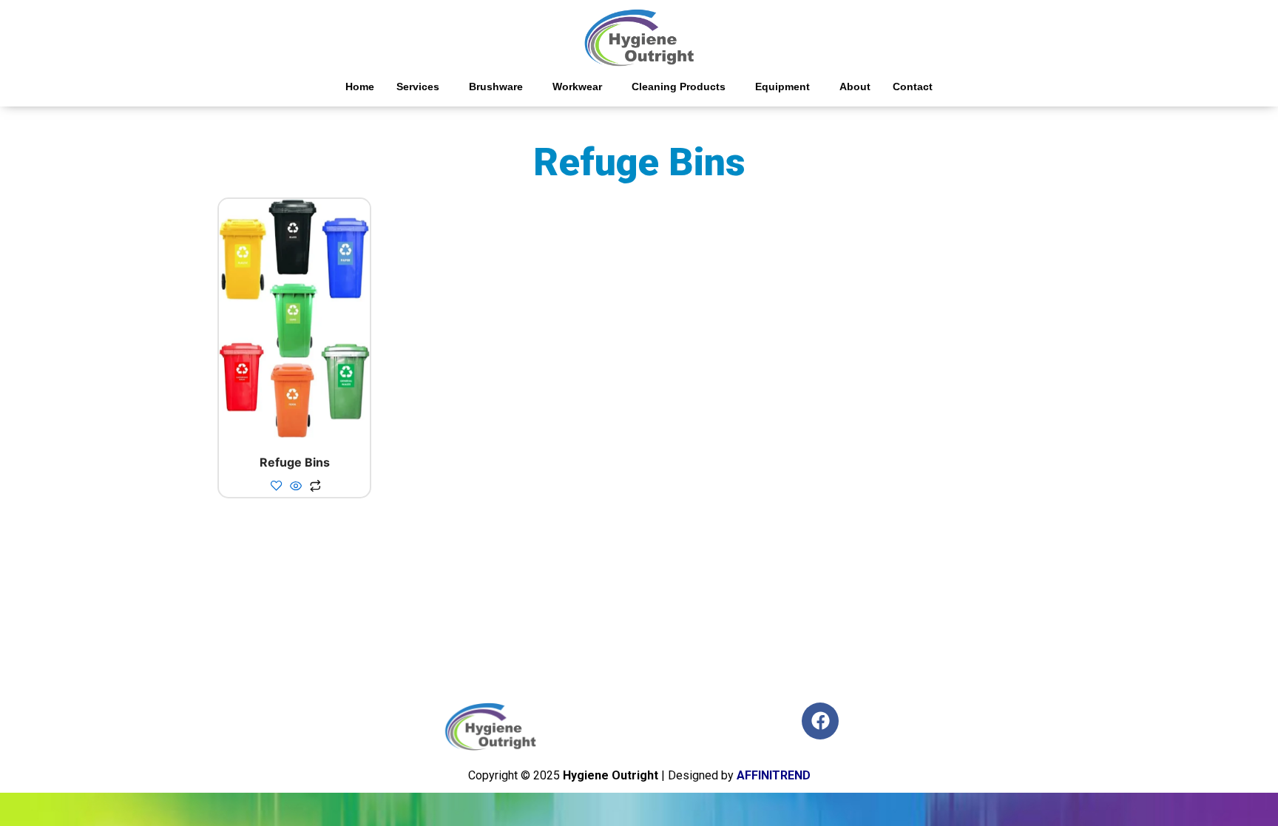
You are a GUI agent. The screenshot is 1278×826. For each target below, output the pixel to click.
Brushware (496, 86)
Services (417, 86)
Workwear (577, 86)
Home (359, 86)
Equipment (782, 86)
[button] (421, 86)
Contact (913, 86)
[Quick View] (295, 486)
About (854, 86)
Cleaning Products (679, 86)
